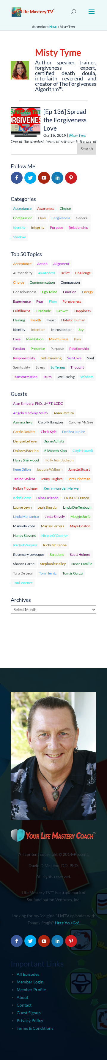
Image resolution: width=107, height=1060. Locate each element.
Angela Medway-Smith (30, 413)
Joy (81, 329)
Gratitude (43, 311)
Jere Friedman (79, 479)
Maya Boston (80, 526)
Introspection (62, 329)
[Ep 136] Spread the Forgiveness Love (64, 120)
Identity (19, 227)
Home (53, 26)
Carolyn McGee (81, 422)
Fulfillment (21, 311)
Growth (62, 311)
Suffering (58, 367)
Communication (42, 282)
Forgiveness (60, 218)
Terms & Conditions (35, 1028)
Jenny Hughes (51, 479)
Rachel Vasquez (25, 545)
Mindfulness (58, 339)
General (82, 218)
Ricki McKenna (55, 545)
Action (42, 263)
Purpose (56, 227)
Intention (38, 329)
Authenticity (22, 273)
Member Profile (31, 989)
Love (17, 339)
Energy (87, 292)
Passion (19, 348)
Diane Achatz (53, 441)
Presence (38, 348)
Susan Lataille (81, 563)
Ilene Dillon (22, 469)
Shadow (19, 237)
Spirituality (21, 367)
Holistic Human (73, 320)
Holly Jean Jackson (59, 460)
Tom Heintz (48, 573)
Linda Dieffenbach (77, 507)
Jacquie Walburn (50, 469)
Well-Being (66, 377)
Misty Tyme (77, 135)
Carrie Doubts (24, 431)
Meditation (34, 339)
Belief (65, 273)
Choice (65, 208)
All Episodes (28, 974)
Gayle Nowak (83, 450)
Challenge (83, 273)
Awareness (45, 208)
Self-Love (74, 358)
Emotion (69, 292)
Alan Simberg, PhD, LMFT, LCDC (38, 403)
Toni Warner (22, 582)
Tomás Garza (72, 573)
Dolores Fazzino (26, 450)
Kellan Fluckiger (25, 488)
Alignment (61, 263)
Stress (40, 367)
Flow (42, 218)
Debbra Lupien (73, 431)
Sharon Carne (23, 563)
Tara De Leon (23, 573)
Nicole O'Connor (54, 535)
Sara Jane (57, 554)
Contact (24, 1004)
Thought (77, 367)
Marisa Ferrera (52, 526)
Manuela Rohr (24, 526)
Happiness (82, 311)
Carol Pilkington (50, 422)
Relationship (78, 227)
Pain (77, 339)
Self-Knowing (51, 358)
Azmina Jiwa (22, 422)
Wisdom (86, 377)
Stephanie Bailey (53, 563)
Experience (22, 301)
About (22, 997)
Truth (47, 377)
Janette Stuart (79, 469)
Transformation (25, 377)
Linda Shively (55, 516)
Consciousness (24, 292)
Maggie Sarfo (80, 516)
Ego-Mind (49, 292)
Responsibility (24, 358)
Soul (90, 358)
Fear (39, 301)
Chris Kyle (48, 431)
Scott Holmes (80, 554)
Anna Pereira (64, 413)
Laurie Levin (22, 507)
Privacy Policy (30, 1020)
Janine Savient (24, 479)
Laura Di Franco (76, 498)
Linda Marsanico (26, 516)
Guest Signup (29, 1012)
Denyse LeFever (25, 441)
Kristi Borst (22, 498)
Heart (51, 320)
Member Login (30, 981)
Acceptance (22, 208)
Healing (19, 320)
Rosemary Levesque (28, 554)
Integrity (37, 227)
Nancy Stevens (24, 535)
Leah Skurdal (47, 507)
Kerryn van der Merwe (61, 488)
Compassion (22, 218)
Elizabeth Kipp (55, 450)
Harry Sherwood (26, 460)
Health (36, 320)
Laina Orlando (47, 498)
